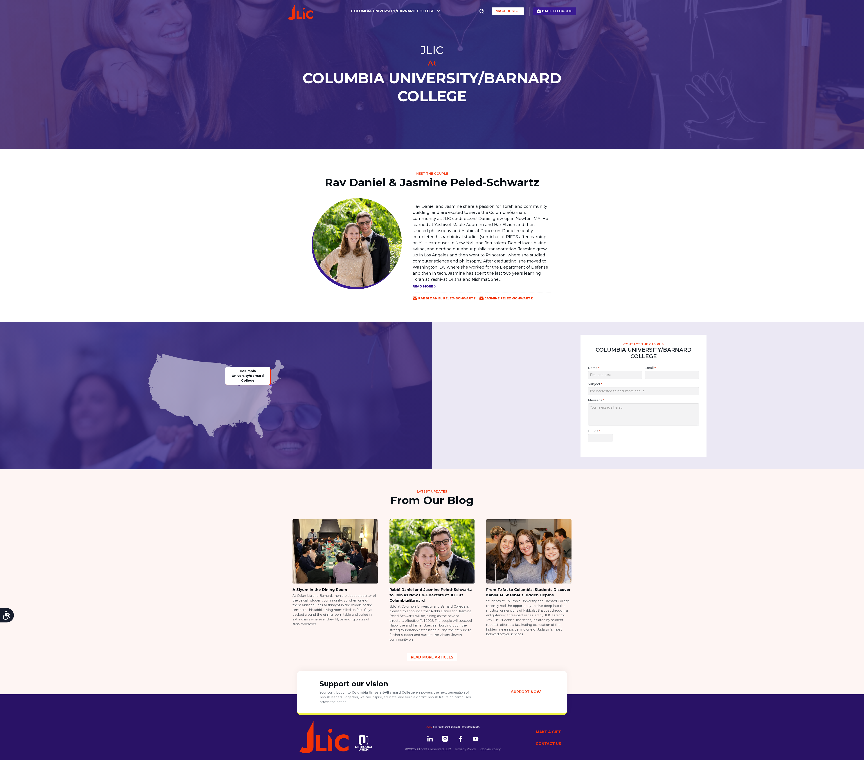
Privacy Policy (465, 749)
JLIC (429, 726)
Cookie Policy (490, 749)
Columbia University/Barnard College (393, 11)
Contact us (548, 744)
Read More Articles (432, 657)
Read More (423, 286)
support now (526, 692)
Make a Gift (507, 11)
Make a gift (548, 732)
